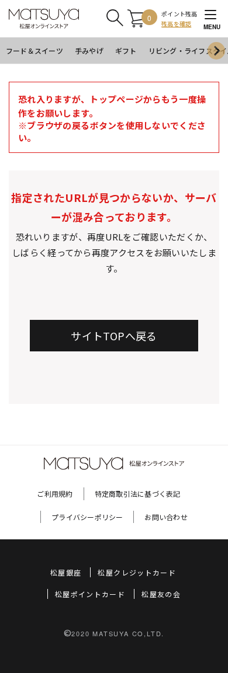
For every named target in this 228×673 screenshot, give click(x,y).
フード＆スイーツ (34, 50)
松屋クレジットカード (137, 572)
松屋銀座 (65, 572)
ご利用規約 (54, 493)
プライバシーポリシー (87, 517)
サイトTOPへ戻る (114, 335)
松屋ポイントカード (90, 594)
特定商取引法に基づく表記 (138, 493)
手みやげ (89, 50)
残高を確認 (176, 23)
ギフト (126, 50)
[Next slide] (216, 51)
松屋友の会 (161, 594)
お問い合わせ (165, 517)
